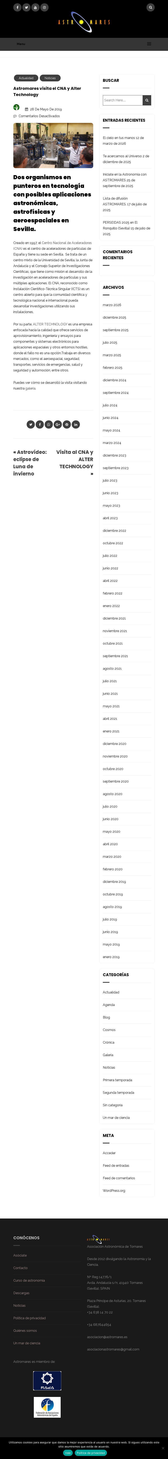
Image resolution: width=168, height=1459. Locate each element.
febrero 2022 (112, 593)
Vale (68, 1452)
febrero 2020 (113, 869)
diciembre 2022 (114, 531)
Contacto (20, 1268)
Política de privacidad (29, 1318)
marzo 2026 (112, 305)
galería (30, 388)
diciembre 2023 (114, 455)
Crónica (108, 1042)
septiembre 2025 (115, 330)
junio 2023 (110, 493)
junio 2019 (110, 932)
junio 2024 (110, 418)
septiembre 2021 (115, 656)
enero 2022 (111, 606)
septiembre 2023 (115, 468)
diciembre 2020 (114, 744)
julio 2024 (110, 405)
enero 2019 (111, 957)
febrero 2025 (112, 368)
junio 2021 (110, 694)
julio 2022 (110, 556)
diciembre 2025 (114, 317)
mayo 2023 (111, 506)
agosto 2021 (112, 669)
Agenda (109, 1005)
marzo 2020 (112, 857)
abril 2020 (110, 844)
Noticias (50, 78)
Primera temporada (117, 1080)
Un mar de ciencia (116, 1118)
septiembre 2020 (116, 781)
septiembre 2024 (116, 393)
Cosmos (109, 1030)
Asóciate (20, 1255)
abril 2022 (110, 581)
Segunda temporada (118, 1093)
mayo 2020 (111, 832)
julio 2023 (110, 480)
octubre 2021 (113, 643)
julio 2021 (110, 681)
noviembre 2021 (115, 631)
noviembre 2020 (115, 756)
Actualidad (26, 78)
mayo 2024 (111, 430)
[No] (163, 1448)
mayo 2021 (111, 706)
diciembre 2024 (114, 380)
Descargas (21, 1293)
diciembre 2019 (114, 882)
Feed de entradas (116, 1166)
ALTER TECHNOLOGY (50, 324)
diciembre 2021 (114, 618)
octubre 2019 (113, 894)
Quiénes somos (25, 1331)
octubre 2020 (113, 769)
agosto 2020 (112, 794)
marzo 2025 (112, 355)
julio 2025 (110, 343)
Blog (106, 1017)
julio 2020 (110, 806)
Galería (108, 1055)
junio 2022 (110, 568)
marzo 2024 (112, 443)
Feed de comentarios (119, 1178)
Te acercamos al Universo (122, 156)
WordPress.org (114, 1191)
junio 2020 (110, 819)
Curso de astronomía (29, 1280)
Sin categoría (113, 1105)
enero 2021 (111, 731)
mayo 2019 (111, 944)
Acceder (109, 1153)
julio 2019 (110, 919)
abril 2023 (110, 518)
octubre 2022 (113, 543)
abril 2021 (110, 719)
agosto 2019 (112, 907)
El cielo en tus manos (119, 138)
